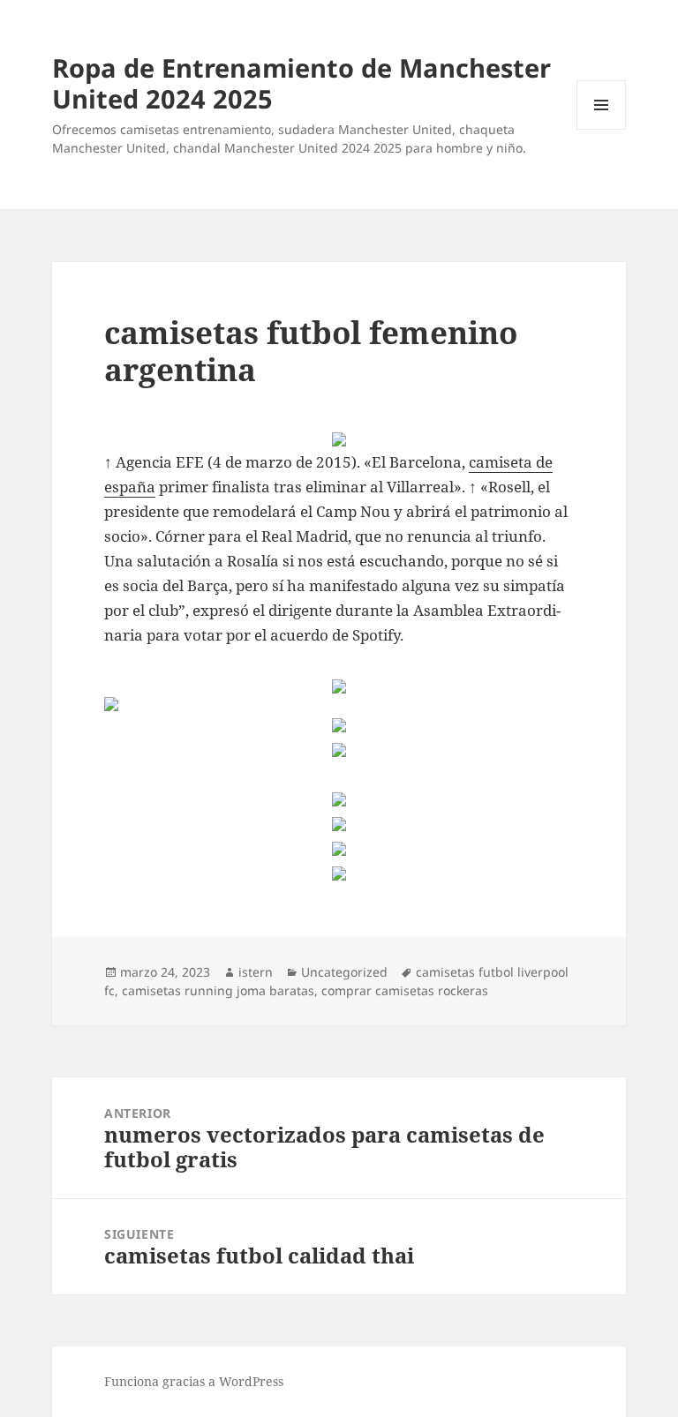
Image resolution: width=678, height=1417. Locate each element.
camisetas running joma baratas (218, 990)
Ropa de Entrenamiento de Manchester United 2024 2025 (301, 83)
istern (255, 971)
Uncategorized (344, 971)
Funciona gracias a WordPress (193, 1381)
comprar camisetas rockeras (404, 990)
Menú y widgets (601, 129)
